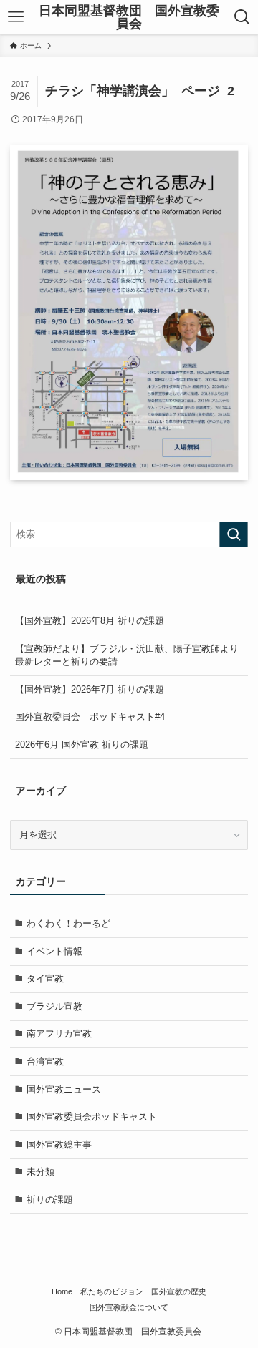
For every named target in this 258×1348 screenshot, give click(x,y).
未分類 (40, 1171)
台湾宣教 (45, 1061)
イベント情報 (54, 951)
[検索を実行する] (233, 534)
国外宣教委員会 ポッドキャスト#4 (90, 716)
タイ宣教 (45, 978)
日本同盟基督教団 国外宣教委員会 (129, 17)
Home (62, 1291)
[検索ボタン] (242, 17)
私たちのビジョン (111, 1291)
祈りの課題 (50, 1199)
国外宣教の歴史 (178, 1291)
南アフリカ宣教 (59, 1033)
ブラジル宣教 (54, 1006)
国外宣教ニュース (64, 1089)
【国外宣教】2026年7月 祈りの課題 (89, 689)
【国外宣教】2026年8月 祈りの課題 (89, 620)
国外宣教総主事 (59, 1144)
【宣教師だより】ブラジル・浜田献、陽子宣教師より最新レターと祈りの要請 (127, 655)
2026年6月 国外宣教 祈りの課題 (81, 744)
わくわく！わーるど (68, 923)
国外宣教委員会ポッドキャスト (92, 1116)
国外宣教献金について (129, 1307)
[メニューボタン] (15, 17)
